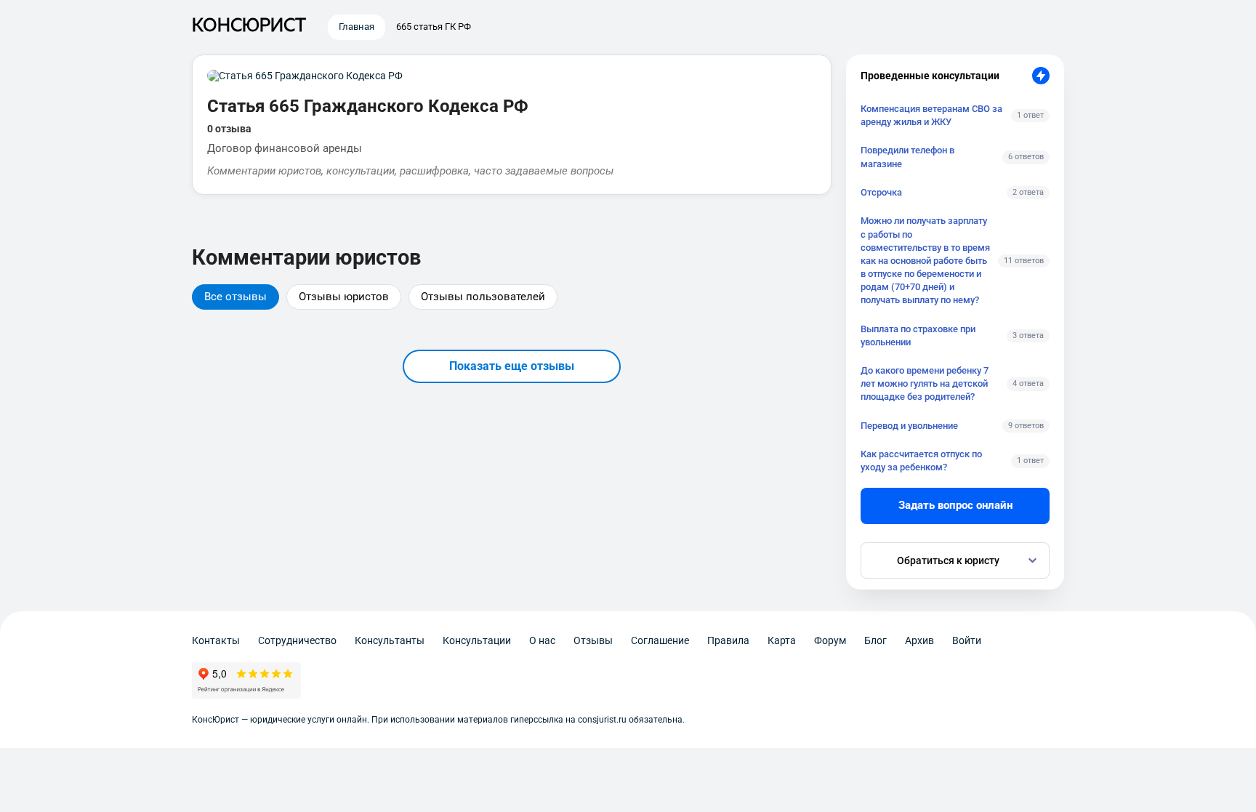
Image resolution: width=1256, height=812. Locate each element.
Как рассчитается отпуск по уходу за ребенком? (921, 461)
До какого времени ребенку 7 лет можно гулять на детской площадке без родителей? (925, 383)
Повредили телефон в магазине (907, 157)
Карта (782, 640)
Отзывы (593, 640)
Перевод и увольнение (909, 425)
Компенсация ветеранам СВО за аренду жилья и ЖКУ (931, 115)
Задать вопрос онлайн (955, 505)
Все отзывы (235, 296)
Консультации (477, 640)
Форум (830, 640)
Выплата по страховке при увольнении (918, 335)
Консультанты (389, 640)
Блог (875, 640)
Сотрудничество (297, 640)
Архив (919, 640)
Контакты (216, 640)
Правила (728, 640)
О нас (542, 640)
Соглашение (660, 640)
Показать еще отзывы (511, 366)
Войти (966, 640)
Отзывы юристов (344, 296)
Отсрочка (881, 192)
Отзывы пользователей (483, 296)
